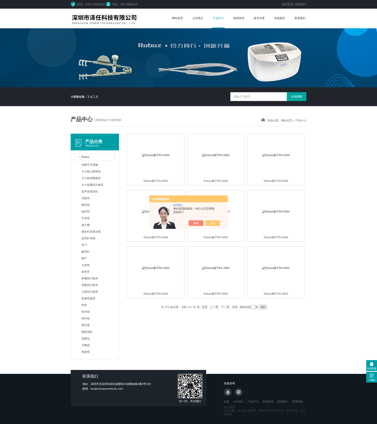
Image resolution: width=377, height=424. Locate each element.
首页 (204, 307)
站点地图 (229, 407)
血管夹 (85, 271)
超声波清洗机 (89, 191)
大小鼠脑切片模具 (92, 184)
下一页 (225, 307)
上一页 (214, 307)
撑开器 (85, 325)
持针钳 (85, 318)
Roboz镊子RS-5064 (276, 237)
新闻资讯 (238, 18)
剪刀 (84, 244)
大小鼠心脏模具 (91, 171)
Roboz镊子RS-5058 (276, 180)
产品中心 (218, 18)
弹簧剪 (85, 351)
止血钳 (85, 265)
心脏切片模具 (89, 291)
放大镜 (85, 224)
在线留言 (279, 18)
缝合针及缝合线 (91, 231)
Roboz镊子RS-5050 (156, 180)
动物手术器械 (89, 164)
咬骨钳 (85, 311)
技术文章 (259, 18)
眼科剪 (85, 204)
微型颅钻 (86, 331)
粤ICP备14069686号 (271, 410)
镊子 (84, 258)
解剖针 (85, 251)
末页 (235, 307)
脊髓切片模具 (89, 285)
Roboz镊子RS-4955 (216, 293)
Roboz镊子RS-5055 (216, 180)
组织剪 (85, 211)
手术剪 (85, 218)
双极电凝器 (88, 298)
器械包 (85, 338)
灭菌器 (85, 345)
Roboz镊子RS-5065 (156, 293)
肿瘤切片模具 (89, 278)
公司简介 (197, 18)
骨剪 (84, 305)
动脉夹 (85, 198)
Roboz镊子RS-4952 (276, 293)
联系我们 (300, 4)
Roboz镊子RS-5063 (216, 237)
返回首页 (287, 4)
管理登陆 (297, 401)
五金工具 (92, 96)
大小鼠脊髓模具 (91, 178)
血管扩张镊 (88, 238)
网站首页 (177, 18)
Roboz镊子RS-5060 (156, 237)
